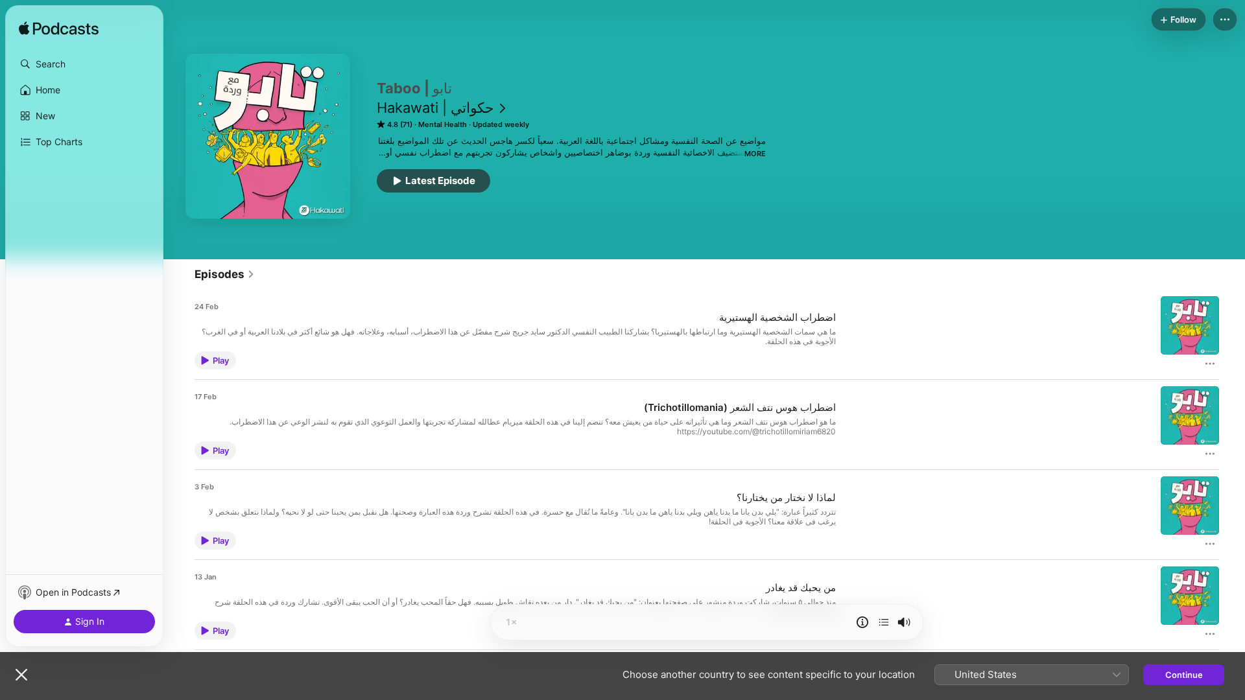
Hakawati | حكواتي (435, 107)
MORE (755, 153)
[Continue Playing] (884, 622)
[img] (59, 29)
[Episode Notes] (862, 622)
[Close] (21, 675)
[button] (84, 64)
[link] (225, 274)
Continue (1184, 675)
